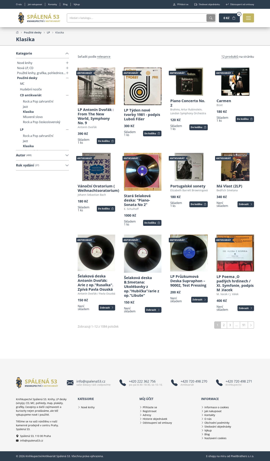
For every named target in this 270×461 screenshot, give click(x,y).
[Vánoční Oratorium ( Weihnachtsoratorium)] (96, 167)
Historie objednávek (155, 419)
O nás (19, 4)
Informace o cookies (216, 407)
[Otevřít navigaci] (248, 17)
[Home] (17, 32)
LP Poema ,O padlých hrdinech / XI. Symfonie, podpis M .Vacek (235, 283)
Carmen (224, 101)
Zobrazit (244, 204)
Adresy (147, 415)
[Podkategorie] (67, 95)
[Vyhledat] (210, 18)
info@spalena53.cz (31, 440)
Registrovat (149, 411)
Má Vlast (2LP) (229, 186)
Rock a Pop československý (41, 122)
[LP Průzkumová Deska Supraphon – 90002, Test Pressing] (189, 253)
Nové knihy (24, 63)
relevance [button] (103, 57)
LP (22, 129)
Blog (65, 4)
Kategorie (24, 53)
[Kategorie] (67, 62)
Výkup (77, 4)
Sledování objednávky (217, 426)
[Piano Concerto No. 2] (189, 82)
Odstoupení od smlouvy (242, 4)
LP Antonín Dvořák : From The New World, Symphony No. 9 (96, 116)
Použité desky (27, 78)
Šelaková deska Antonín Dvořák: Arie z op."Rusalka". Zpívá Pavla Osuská (95, 283)
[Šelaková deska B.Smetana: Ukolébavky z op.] (142, 254)
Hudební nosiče (31, 89)
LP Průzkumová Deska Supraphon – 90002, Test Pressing (188, 281)
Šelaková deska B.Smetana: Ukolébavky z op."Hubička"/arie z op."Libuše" (141, 287)
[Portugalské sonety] (189, 167)
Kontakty (52, 4)
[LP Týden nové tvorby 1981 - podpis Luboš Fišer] (142, 86)
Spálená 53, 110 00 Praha (35, 436)
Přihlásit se (182, 4)
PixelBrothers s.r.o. (242, 456)
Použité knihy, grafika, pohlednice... (41, 73)
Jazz (25, 107)
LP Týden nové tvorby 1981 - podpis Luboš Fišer (142, 114)
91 (244, 325)
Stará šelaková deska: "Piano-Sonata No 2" (137, 200)
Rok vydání (27, 165)
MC (22, 83)
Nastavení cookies (215, 438)
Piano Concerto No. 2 (187, 103)
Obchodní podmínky (216, 422)
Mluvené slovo (33, 117)
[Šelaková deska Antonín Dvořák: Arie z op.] (96, 253)
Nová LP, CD (25, 68)
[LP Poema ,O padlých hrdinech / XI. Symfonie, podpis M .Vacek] (235, 253)
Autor (24, 155)
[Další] (251, 325)
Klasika (28, 112)
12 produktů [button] (229, 57)
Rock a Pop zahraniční (38, 101)
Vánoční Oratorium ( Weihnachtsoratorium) (96, 188)
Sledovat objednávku (209, 4)
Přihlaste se (150, 407)
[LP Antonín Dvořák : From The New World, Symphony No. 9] (96, 86)
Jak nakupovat (35, 4)
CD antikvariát (31, 95)
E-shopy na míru (216, 456)
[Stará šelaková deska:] (142, 172)
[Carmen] (235, 82)
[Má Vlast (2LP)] (235, 167)
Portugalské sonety (187, 186)
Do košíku (104, 141)
